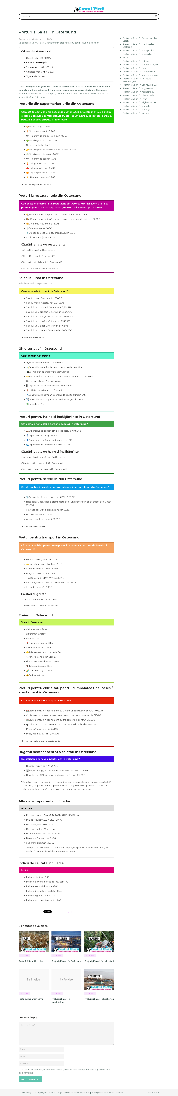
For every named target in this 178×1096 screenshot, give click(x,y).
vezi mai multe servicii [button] (34, 526)
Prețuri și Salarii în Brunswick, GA (139, 85)
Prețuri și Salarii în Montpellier (138, 50)
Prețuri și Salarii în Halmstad (99, 961)
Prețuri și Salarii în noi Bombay (138, 92)
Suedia (25, 956)
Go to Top (152, 1092)
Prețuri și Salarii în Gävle (31, 999)
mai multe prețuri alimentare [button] (37, 185)
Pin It (69, 912)
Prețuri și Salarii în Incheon (136, 113)
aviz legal (58, 1092)
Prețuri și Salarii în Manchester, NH (140, 64)
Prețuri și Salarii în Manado (136, 106)
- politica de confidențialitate (75, 1092)
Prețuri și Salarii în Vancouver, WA (140, 75)
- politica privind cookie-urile (101, 1092)
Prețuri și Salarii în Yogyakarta (137, 88)
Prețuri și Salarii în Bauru (135, 68)
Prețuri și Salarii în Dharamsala (138, 95)
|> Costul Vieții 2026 (27, 1092)
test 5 (125, 57)
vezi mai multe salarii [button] (34, 338)
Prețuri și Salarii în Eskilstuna (66, 961)
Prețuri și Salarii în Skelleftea (99, 999)
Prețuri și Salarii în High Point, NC (139, 102)
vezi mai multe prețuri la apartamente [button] (42, 741)
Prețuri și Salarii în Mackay (136, 109)
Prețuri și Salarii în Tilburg (135, 61)
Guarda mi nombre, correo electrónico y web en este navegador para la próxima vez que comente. (64, 1071)
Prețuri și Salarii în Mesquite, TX (138, 54)
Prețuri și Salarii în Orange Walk (138, 71)
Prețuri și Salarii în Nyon (134, 99)
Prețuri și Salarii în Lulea (31, 961)
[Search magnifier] (156, 16)
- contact (118, 1092)
